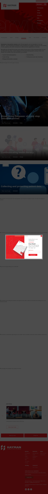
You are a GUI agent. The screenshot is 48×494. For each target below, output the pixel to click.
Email (30, 250)
